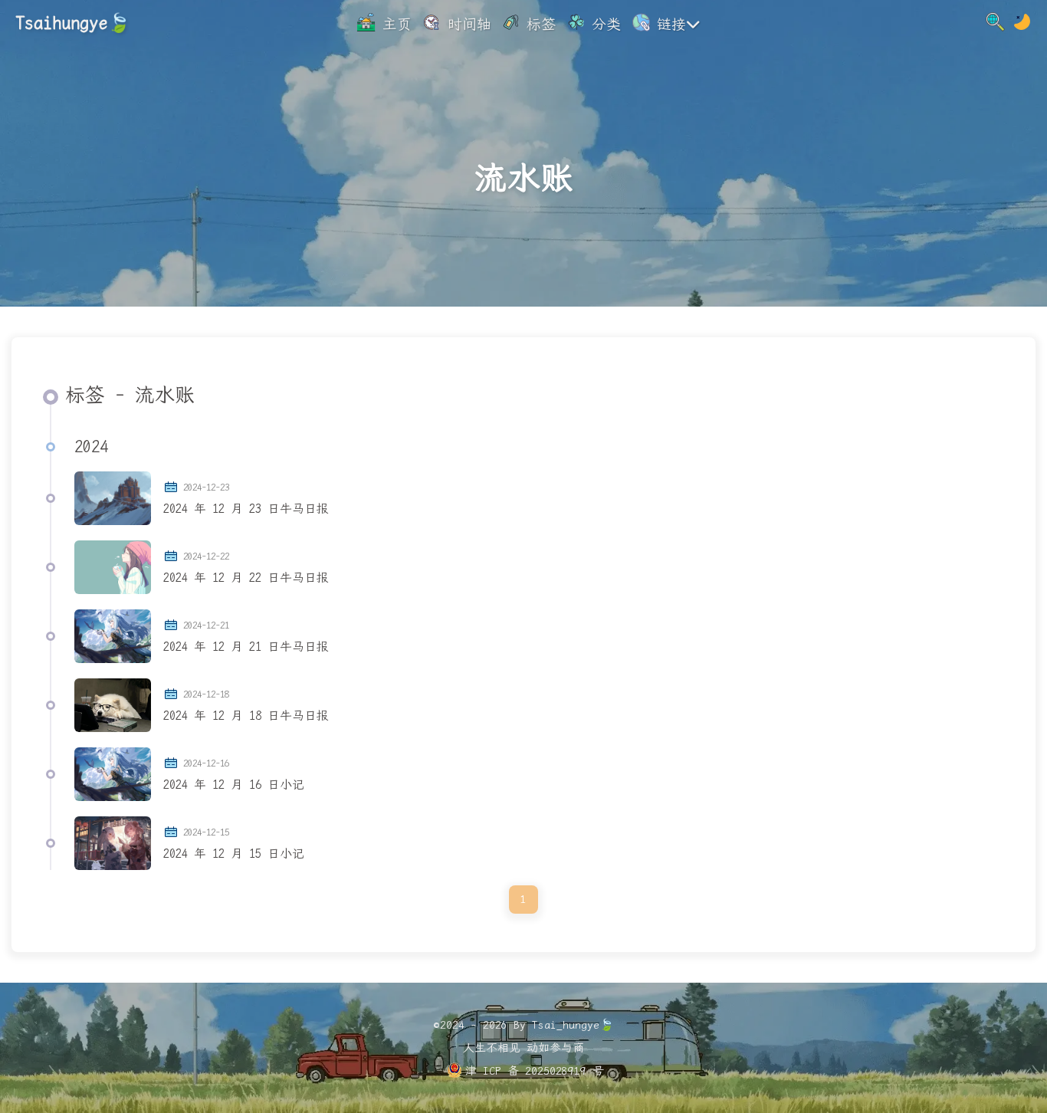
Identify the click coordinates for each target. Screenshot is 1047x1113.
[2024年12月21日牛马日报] (112, 636)
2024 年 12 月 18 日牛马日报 (246, 715)
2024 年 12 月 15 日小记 (233, 853)
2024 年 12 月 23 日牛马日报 (246, 508)
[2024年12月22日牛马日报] (112, 567)
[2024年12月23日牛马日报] (112, 498)
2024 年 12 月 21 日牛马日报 (246, 646)
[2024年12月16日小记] (112, 774)
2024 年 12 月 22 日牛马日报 (246, 577)
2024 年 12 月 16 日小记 (233, 784)
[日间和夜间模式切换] (1022, 24)
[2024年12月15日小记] (112, 843)
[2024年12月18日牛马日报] (112, 705)
